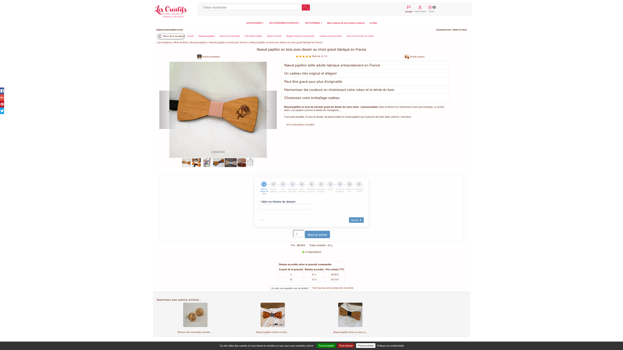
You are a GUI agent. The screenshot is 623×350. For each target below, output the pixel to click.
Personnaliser (366, 345)
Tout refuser (346, 345)
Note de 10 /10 (319, 56)
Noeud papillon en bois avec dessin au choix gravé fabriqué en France (286, 42)
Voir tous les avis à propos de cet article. (333, 287)
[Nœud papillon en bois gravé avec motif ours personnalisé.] (218, 162)
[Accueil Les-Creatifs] (174, 11)
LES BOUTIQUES (254, 22)
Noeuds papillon (198, 42)
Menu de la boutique (173, 36)
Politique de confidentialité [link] (390, 345)
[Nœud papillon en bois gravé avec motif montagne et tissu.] (230, 162)
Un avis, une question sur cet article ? (290, 288)
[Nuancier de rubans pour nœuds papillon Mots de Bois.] (207, 162)
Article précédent (211, 56)
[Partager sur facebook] (2, 91)
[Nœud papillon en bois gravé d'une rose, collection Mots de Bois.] (186, 162)
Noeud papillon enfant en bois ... (272, 332)
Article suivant (417, 56)
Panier (432, 9)
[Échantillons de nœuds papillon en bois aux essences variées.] (241, 162)
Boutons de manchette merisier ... (195, 332)
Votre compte (420, 11)
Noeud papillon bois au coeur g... (350, 332)
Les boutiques (164, 42)
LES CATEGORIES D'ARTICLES (284, 22)
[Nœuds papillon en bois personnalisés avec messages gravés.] (196, 162)
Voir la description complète (300, 124)
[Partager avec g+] (2, 97)
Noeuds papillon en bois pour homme (228, 42)
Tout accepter (326, 345)
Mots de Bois (180, 42)
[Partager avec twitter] (2, 110)
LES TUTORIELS (313, 22)
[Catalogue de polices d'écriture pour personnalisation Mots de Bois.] (250, 162)
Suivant (355, 220)
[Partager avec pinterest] (2, 104)
